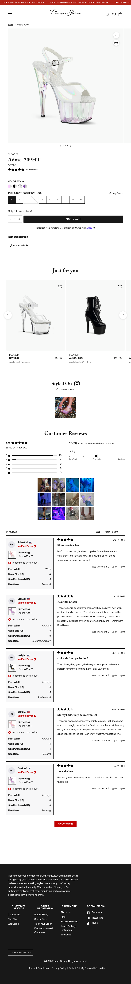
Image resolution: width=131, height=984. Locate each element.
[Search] (108, 14)
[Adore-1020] (95, 315)
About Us (65, 912)
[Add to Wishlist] (60, 287)
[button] (23, 170)
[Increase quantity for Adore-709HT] (19, 219)
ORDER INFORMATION (45, 907)
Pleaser (14, 355)
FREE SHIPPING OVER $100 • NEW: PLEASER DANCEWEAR (72, 3)
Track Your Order (43, 924)
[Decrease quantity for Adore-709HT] (10, 219)
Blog (63, 917)
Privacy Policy (59, 968)
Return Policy (41, 915)
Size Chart (13, 919)
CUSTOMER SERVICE (19, 907)
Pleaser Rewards (69, 922)
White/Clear (10, 186)
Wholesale (66, 935)
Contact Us (14, 915)
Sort (98, 532)
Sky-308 (14, 358)
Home (10, 25)
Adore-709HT (26, 556)
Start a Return (41, 919)
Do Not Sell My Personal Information (87, 968)
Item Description (18, 237)
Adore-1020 (76, 358)
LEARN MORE (69, 906)
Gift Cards (13, 924)
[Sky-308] (35, 315)
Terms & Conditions (39, 968)
